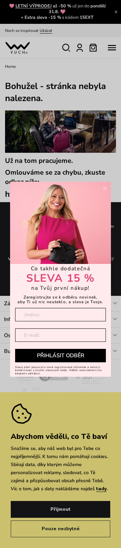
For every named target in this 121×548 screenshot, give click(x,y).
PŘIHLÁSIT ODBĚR (60, 355)
